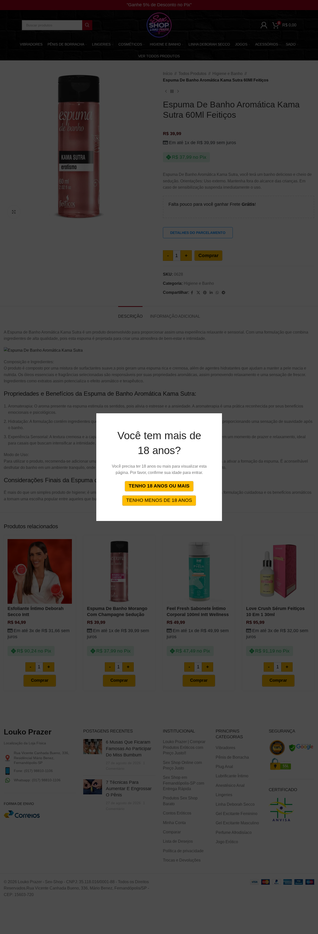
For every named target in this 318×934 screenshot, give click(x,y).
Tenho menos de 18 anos (159, 500)
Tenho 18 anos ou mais (159, 486)
